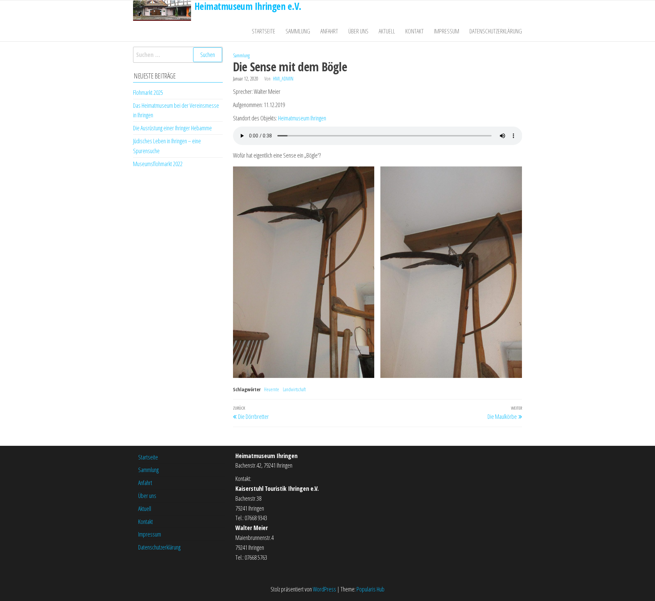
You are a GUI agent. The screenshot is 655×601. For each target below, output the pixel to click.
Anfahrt (329, 31)
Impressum (446, 31)
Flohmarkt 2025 (148, 92)
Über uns (358, 31)
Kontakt (414, 31)
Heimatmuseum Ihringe (301, 118)
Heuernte (271, 389)
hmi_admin (283, 78)
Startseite (263, 31)
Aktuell (387, 31)
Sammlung (298, 31)
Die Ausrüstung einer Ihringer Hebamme (172, 128)
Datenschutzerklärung (495, 31)
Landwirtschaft (294, 389)
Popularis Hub (370, 589)
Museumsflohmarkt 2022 (158, 164)
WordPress (324, 589)
